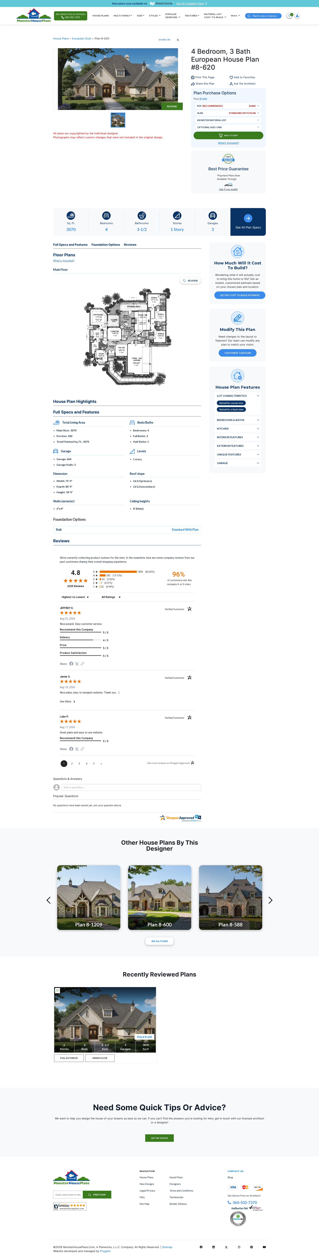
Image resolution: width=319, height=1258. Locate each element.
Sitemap (167, 1247)
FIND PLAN (99, 1194)
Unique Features (229, 454)
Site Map (144, 1203)
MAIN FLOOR (100, 1058)
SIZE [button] (139, 15)
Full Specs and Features (70, 244)
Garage (222, 462)
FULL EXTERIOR (69, 1058)
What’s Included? (228, 143)
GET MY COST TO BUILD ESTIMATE (240, 295)
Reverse (172, 106)
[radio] (127, 572)
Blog (230, 1177)
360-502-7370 (245, 1202)
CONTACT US (235, 1171)
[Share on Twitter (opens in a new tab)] (77, 663)
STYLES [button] (153, 15)
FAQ (142, 1197)
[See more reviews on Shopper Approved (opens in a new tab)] (82, 663)
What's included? (63, 260)
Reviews (130, 244)
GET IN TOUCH (159, 1138)
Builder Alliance (178, 1203)
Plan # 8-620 (144, 1036)
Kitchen (222, 428)
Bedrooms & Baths (230, 419)
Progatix (105, 1251)
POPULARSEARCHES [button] (171, 16)
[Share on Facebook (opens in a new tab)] (71, 664)
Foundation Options (106, 244)
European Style (82, 38)
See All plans (159, 941)
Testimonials (176, 1197)
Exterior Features (230, 445)
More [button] (234, 15)
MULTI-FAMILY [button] (122, 15)
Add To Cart (231, 135)
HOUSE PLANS (101, 15)
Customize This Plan (237, 352)
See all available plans (190, 3)
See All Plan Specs (248, 227)
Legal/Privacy (147, 1190)
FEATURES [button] (191, 15)
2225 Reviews (79, 586)
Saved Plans (176, 1177)
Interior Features (230, 437)
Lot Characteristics (232, 395)
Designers (175, 1183)
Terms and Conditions (181, 1190)
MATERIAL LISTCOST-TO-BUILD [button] (214, 16)
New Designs (147, 1183)
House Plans (61, 38)
